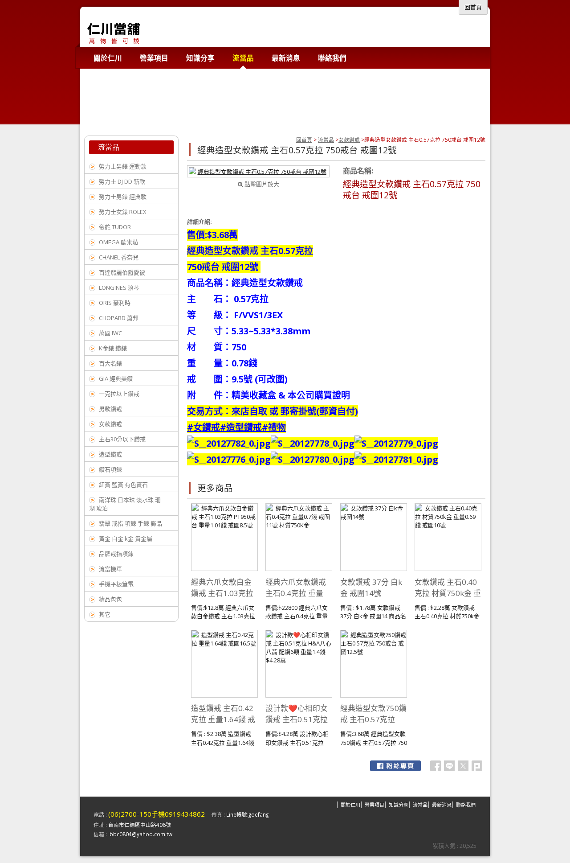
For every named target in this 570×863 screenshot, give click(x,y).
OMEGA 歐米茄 (118, 242)
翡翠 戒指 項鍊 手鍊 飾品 (130, 523)
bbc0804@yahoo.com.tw (141, 834)
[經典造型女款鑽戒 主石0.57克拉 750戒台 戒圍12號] (258, 171)
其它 (104, 614)
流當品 (326, 139)
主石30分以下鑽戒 (122, 439)
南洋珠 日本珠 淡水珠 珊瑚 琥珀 (125, 504)
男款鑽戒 (110, 409)
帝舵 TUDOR (115, 227)
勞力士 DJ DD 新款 (122, 181)
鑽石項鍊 (110, 469)
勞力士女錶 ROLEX (123, 212)
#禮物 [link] (274, 427)
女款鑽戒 (349, 139)
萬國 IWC (110, 333)
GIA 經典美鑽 (116, 378)
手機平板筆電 (116, 584)
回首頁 (304, 139)
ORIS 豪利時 (114, 303)
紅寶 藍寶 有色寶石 (123, 485)
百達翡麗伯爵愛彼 (122, 272)
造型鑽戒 (110, 454)
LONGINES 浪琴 (119, 288)
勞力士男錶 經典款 (123, 197)
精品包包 (110, 599)
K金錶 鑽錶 (113, 348)
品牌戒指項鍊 (116, 554)
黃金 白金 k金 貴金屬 (125, 538)
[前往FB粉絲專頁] (395, 765)
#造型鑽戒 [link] (241, 427)
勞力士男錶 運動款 (123, 166)
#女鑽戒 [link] (203, 427)
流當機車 (110, 569)
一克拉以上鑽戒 (119, 394)
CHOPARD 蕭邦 (118, 318)
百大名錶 (110, 363)
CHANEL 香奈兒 (118, 257)
